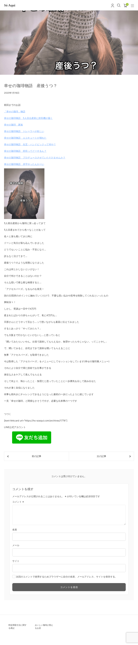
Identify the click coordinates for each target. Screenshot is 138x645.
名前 (14, 529)
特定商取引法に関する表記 (17, 626)
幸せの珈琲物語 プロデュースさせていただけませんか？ (34, 157)
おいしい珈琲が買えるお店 (44, 626)
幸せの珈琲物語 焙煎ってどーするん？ (25, 150)
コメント (18, 501)
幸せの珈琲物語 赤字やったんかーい (24, 164)
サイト (15, 560)
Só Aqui (9, 5)
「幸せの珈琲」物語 (14, 111)
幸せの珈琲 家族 (13, 124)
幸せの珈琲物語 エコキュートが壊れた (25, 137)
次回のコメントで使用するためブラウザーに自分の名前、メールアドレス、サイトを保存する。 (66, 576)
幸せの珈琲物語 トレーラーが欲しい (24, 131)
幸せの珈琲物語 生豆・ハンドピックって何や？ (30, 144)
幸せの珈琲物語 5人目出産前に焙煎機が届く (28, 118)
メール (15, 545)
